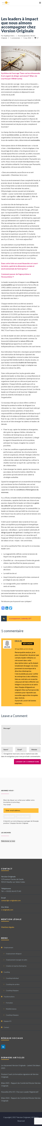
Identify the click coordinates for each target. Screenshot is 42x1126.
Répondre (28, 644)
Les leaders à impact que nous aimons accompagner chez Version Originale (19, 24)
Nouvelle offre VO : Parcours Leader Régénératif (19, 1092)
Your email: (7, 804)
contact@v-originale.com (11, 900)
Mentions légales (7, 927)
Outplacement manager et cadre (16, 960)
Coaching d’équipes (12, 990)
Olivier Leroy (16, 78)
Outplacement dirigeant (14, 954)
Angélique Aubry (9, 36)
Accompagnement (24, 36)
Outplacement (8, 947)
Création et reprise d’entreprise (16, 966)
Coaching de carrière (12, 984)
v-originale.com (7, 910)
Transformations (9, 997)
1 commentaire (15, 38)
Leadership (24, 618)
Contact (6, 1027)
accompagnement (14, 618)
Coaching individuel (12, 978)
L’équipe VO (7, 1021)
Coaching (7, 972)
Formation (9, 1003)
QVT (29, 618)
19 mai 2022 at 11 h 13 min (24, 649)
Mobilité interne (11, 1009)
